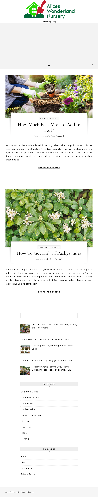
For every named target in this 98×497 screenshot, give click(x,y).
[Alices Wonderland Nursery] (49, 10)
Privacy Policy (28, 474)
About (24, 462)
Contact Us (26, 468)
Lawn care (44, 247)
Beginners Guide (29, 392)
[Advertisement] (49, 42)
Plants (55, 247)
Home (24, 456)
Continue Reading (49, 168)
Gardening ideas (49, 119)
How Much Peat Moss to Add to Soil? (49, 127)
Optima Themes (27, 492)
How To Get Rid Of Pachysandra (49, 253)
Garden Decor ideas (31, 397)
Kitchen (25, 421)
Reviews (25, 439)
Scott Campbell (57, 136)
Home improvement (31, 415)
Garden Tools (27, 403)
